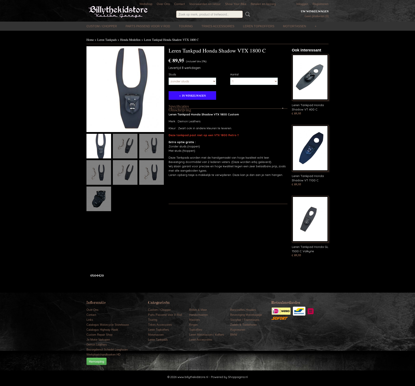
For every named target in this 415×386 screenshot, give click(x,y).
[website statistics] (95, 275)
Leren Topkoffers (258, 26)
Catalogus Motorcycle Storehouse (107, 324)
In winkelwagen (194, 95)
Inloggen (302, 4)
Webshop (145, 4)
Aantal (234, 74)
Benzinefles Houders (243, 309)
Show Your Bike (235, 4)
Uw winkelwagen (315, 11)
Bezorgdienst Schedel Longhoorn (107, 349)
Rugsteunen (237, 329)
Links (89, 319)
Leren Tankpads (107, 40)
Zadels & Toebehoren (243, 324)
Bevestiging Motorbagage (246, 314)
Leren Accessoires (200, 339)
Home (90, 40)
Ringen (193, 324)
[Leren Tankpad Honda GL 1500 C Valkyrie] (310, 219)
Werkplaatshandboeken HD (103, 354)
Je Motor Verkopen (98, 339)
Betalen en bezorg (263, 4)
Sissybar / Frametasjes (244, 319)
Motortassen (294, 26)
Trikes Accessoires (217, 26)
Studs (172, 74)
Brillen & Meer (198, 309)
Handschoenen (198, 314)
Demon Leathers (96, 344)
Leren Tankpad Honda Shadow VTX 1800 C (171, 40)
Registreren (321, 4)
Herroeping (96, 361)
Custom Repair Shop (99, 334)
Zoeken (247, 14)
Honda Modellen (130, 40)
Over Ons (163, 4)
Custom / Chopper (101, 26)
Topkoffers (195, 329)
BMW (233, 334)
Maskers (194, 319)
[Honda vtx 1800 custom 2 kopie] (125, 89)
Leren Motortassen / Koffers (206, 334)
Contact (179, 4)
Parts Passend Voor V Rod (148, 26)
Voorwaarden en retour (205, 4)
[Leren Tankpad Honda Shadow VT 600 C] (310, 77)
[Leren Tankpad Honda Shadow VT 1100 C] (310, 148)
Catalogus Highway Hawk (102, 329)
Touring (186, 26)
